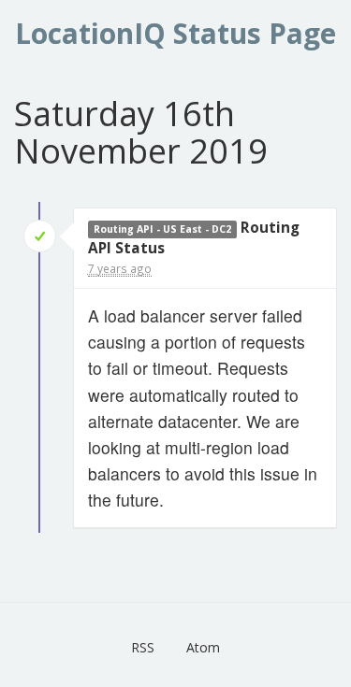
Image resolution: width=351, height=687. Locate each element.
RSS (142, 647)
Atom (203, 647)
